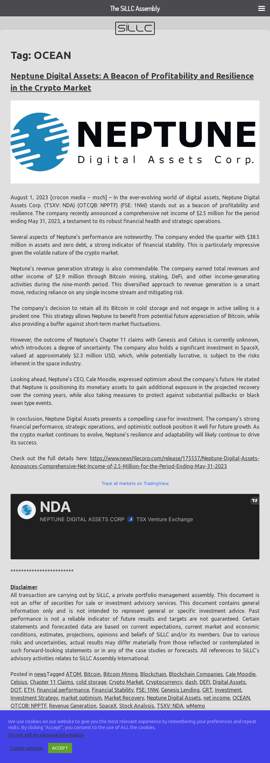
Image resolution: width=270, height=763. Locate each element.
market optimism (81, 698)
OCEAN (241, 698)
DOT (16, 690)
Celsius (19, 682)
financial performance (63, 690)
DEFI (205, 682)
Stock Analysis (136, 706)
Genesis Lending (180, 690)
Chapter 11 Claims (51, 682)
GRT (207, 690)
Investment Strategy (34, 698)
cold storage (91, 682)
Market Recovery (124, 698)
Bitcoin (92, 674)
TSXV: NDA (170, 706)
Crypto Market (126, 682)
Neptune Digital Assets (174, 698)
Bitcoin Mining (120, 674)
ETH (29, 690)
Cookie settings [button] (26, 748)
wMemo (195, 706)
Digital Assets (229, 682)
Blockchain (153, 674)
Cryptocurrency (164, 682)
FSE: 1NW (147, 690)
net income (216, 698)
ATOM (73, 674)
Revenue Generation (72, 706)
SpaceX (108, 706)
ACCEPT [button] (60, 748)
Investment (228, 690)
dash (191, 682)
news (40, 674)
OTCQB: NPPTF (28, 706)
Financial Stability (113, 690)
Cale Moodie (241, 674)
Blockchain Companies (196, 674)
